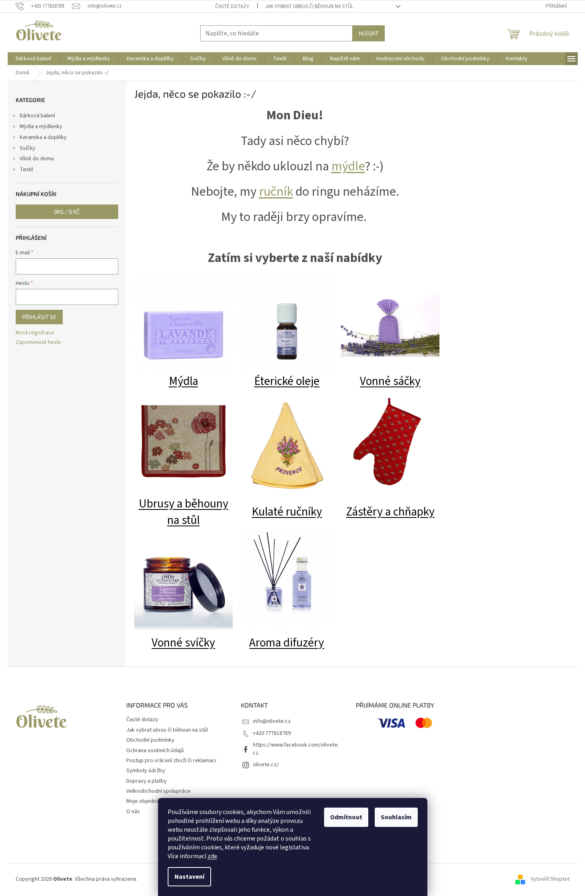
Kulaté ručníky (287, 511)
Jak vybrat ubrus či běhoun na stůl (309, 6)
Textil (26, 170)
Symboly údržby (145, 771)
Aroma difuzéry (286, 642)
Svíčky (27, 148)
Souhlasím (396, 817)
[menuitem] (33, 58)
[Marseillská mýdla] (183, 323)
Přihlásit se (39, 316)
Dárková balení (37, 116)
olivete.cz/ (266, 765)
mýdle (348, 166)
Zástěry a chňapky (390, 511)
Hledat (368, 33)
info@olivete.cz (272, 721)
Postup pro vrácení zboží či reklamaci (171, 761)
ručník (276, 191)
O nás (133, 812)
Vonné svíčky (183, 642)
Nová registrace (35, 333)
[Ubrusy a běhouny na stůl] (183, 442)
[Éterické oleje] (287, 323)
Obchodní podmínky (150, 740)
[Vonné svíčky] (183, 581)
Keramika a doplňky (43, 137)
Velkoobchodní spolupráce (158, 791)
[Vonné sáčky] (390, 323)
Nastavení (189, 876)
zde (212, 856)
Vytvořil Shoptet (550, 879)
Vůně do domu (37, 159)
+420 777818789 (272, 733)
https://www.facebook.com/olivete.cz (296, 749)
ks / (67, 211)
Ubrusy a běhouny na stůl (183, 512)
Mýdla (183, 381)
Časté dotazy (232, 6)
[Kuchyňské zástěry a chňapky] (390, 442)
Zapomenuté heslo (38, 342)
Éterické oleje (287, 381)
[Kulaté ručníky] (287, 446)
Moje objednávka (146, 801)
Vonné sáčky (390, 381)
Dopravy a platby (146, 781)
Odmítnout (346, 817)
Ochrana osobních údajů (155, 751)
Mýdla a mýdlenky (41, 127)
